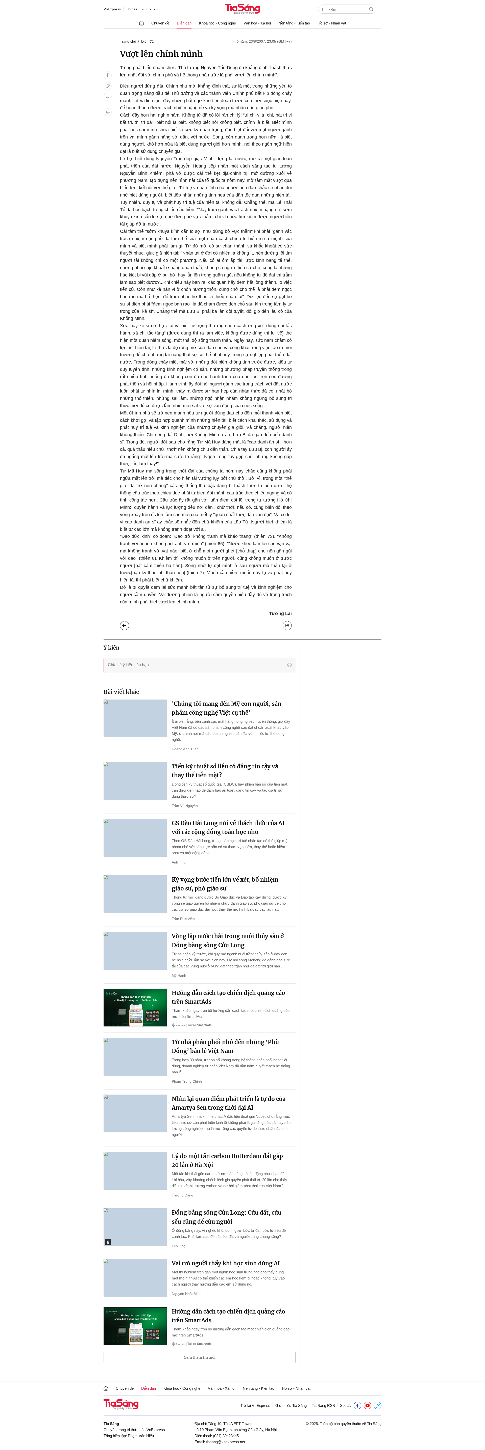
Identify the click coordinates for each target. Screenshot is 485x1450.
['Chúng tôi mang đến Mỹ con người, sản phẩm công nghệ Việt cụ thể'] (135, 718)
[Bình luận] (108, 97)
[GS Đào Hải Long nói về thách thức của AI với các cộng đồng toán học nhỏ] (135, 838)
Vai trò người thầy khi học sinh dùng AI (226, 1263)
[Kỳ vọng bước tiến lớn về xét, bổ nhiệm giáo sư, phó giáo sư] (135, 894)
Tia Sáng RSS (323, 1405)
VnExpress (112, 9)
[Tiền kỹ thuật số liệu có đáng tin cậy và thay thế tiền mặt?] (135, 781)
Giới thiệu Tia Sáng (291, 1405)
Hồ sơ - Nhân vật (332, 23)
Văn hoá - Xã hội (257, 23)
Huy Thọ (178, 1246)
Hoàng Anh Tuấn (185, 749)
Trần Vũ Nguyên (185, 806)
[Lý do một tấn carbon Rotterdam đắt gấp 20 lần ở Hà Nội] (135, 1171)
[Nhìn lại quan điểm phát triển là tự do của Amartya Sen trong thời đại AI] (135, 1113)
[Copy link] (108, 86)
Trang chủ (128, 41)
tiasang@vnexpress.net (225, 1442)
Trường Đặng (182, 1195)
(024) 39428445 (226, 1436)
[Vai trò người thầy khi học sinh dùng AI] (135, 1278)
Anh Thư (179, 862)
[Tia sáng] (242, 9)
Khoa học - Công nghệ (217, 23)
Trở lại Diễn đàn (128, 624)
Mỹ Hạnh (179, 975)
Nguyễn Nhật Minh (187, 1294)
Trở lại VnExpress (255, 1405)
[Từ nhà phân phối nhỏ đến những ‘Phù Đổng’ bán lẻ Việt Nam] (135, 1057)
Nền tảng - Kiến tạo (294, 23)
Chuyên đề (160, 23)
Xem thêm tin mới (199, 1357)
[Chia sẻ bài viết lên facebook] (108, 75)
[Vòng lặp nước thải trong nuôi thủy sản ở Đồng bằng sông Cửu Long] (135, 951)
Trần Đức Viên (183, 919)
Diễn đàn (184, 23)
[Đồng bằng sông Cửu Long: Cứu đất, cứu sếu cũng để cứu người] (135, 1227)
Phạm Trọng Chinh (187, 1081)
